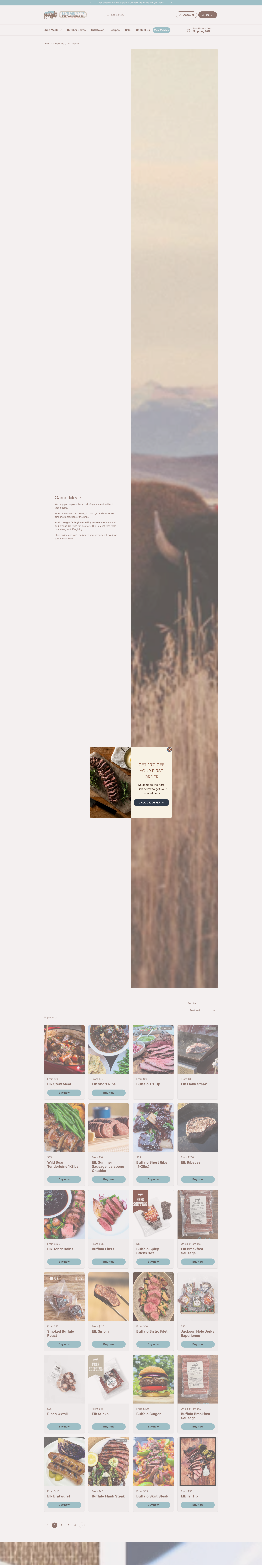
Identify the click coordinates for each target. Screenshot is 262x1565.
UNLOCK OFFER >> (152, 802)
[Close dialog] (169, 749)
